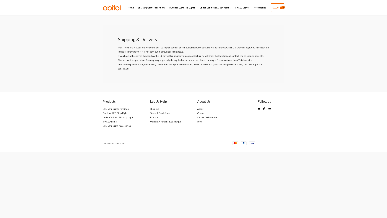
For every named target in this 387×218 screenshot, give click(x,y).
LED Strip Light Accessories (117, 125)
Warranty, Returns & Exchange (165, 121)
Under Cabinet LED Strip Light (215, 7)
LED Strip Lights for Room (151, 7)
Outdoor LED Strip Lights (182, 7)
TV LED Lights (242, 7)
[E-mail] (269, 110)
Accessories (260, 7)
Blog (199, 121)
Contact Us (202, 113)
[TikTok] (264, 110)
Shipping (154, 108)
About (200, 108)
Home (131, 7)
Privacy (154, 117)
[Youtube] (259, 110)
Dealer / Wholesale (207, 117)
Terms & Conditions (160, 113)
